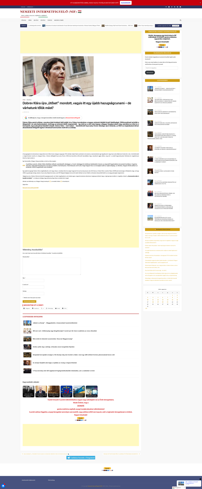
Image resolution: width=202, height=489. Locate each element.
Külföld (43, 20)
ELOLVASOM (125, 3)
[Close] (200, 3)
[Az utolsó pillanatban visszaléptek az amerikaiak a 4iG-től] (150, 182)
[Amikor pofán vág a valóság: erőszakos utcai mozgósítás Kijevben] (150, 123)
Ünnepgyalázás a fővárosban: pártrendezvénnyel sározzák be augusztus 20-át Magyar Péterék (164, 207)
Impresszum (30, 6)
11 (153, 299)
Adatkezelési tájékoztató (28, 480)
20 (162, 302)
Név (24, 278)
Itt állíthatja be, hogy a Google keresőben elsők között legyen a (54, 118)
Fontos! (50, 20)
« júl (146, 308)
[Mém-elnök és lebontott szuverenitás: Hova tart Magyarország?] (150, 112)
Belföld (36, 20)
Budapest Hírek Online (163, 229)
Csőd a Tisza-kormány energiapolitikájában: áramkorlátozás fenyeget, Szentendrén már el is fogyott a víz (145, 25)
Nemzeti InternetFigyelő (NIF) (95, 486)
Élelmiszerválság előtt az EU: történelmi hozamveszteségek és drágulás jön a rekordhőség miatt (165, 219)
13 (162, 299)
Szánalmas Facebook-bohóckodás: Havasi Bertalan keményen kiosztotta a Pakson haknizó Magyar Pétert (53, 25)
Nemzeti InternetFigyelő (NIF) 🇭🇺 (51, 11)
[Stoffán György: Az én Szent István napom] (150, 171)
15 (172, 299)
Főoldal (23, 20)
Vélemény (29, 99)
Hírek (29, 20)
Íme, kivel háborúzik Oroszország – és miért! (155, 270)
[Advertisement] (80, 42)
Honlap (24, 291)
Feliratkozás (150, 72)
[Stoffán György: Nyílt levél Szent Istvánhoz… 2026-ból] (83, 25)
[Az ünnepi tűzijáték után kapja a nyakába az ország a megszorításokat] (150, 147)
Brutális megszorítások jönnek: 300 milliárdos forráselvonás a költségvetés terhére (165, 195)
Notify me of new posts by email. (32, 297)
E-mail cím (26, 284)
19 (158, 302)
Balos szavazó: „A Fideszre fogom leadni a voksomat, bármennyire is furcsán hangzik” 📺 (46, 454)
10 (147, 299)
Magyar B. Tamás (58, 20)
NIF (155, 86)
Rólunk (23, 6)
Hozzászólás (26, 256)
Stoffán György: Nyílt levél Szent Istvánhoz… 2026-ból (99, 25)
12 (158, 299)
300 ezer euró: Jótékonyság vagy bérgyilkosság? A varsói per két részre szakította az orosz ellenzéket (165, 101)
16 (177, 299)
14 (167, 299)
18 (153, 302)
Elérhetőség (51, 480)
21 (167, 302)
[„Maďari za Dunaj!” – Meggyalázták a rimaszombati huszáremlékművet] (150, 88)
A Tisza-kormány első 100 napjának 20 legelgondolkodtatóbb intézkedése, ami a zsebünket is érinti (166, 160)
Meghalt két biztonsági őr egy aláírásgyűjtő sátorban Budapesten (120, 454)
